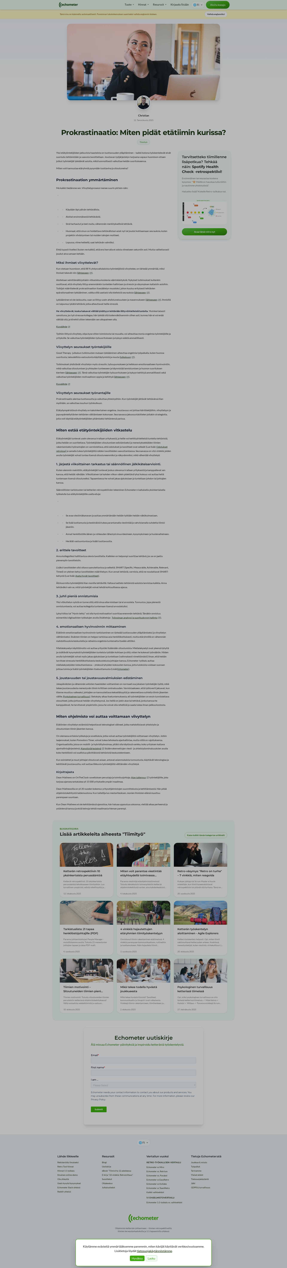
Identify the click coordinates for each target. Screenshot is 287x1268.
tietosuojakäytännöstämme (154, 1251)
